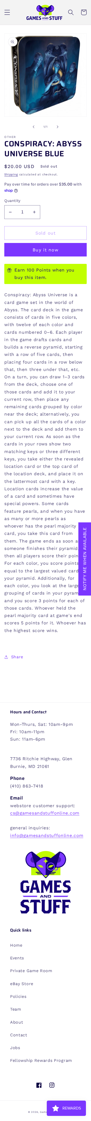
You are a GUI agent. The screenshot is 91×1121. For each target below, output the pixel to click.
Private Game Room (31, 970)
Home (16, 945)
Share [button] (17, 656)
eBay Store (21, 983)
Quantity (12, 200)
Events (17, 958)
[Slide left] (33, 126)
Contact (18, 1035)
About (16, 1022)
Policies (18, 996)
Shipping (11, 174)
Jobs (15, 1047)
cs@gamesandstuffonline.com (44, 813)
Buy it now (45, 249)
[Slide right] (57, 126)
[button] (7, 12)
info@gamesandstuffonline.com (46, 835)
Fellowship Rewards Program (41, 1060)
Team (15, 1009)
